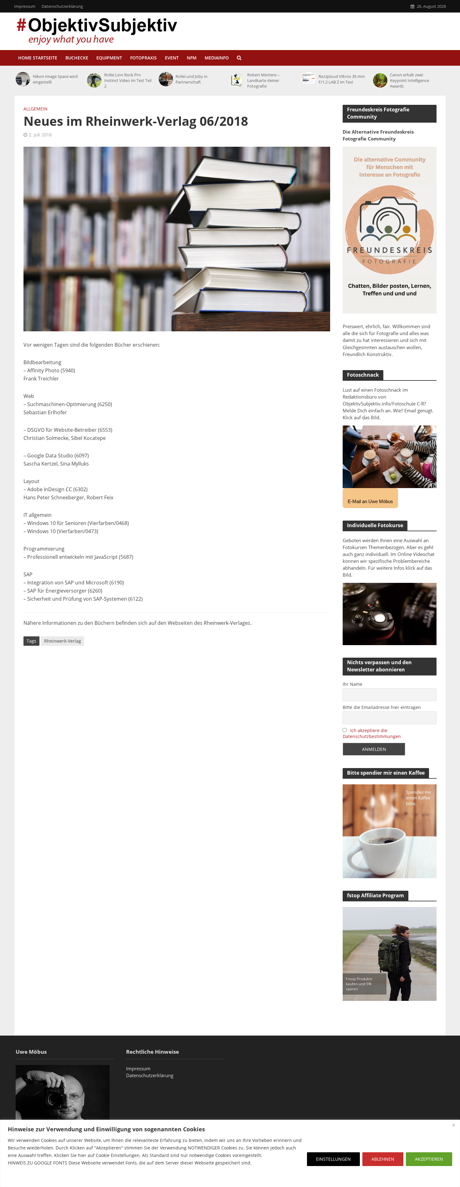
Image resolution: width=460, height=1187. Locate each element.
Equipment (109, 58)
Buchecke (76, 58)
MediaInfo (217, 58)
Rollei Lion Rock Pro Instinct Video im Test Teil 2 (127, 80)
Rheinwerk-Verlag (62, 641)
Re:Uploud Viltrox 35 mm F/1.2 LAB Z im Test (342, 79)
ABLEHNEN (382, 1159)
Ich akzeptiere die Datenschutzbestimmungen (372, 733)
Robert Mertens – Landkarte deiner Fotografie (263, 80)
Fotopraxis (143, 58)
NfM (192, 58)
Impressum (24, 6)
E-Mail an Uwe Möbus (370, 501)
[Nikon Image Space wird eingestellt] (23, 79)
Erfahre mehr (23, 1178)
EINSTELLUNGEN (333, 1159)
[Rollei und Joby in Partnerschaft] (166, 79)
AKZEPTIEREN (429, 1159)
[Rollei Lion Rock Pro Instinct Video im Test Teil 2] (94, 80)
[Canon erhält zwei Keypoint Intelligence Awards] (380, 80)
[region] (230, 1153)
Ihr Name (352, 684)
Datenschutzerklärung (62, 6)
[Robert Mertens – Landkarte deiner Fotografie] (237, 80)
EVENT (172, 58)
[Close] (453, 1125)
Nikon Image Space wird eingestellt (55, 79)
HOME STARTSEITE (37, 58)
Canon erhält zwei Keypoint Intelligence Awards (409, 80)
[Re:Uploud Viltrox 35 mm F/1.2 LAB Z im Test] (308, 79)
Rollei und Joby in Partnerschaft (191, 79)
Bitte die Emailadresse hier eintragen (382, 707)
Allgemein (35, 109)
